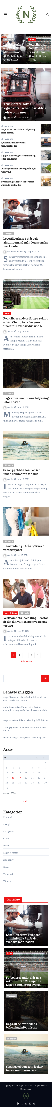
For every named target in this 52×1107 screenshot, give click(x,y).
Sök (45, 678)
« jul (25, 801)
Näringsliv (9, 39)
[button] (47, 94)
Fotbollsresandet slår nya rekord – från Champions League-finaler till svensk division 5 (25, 322)
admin (35, 56)
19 (19, 777)
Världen (7, 881)
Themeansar (26, 1089)
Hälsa (6, 845)
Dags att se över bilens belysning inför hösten (26, 400)
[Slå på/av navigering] (5, 14)
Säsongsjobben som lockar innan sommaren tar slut (21, 472)
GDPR (6, 838)
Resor (32, 39)
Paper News (40, 1085)
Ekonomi (7, 817)
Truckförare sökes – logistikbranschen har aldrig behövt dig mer (24, 108)
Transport (9, 393)
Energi (6, 824)
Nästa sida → (26, 661)
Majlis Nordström (15, 56)
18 (13, 777)
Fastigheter (8, 831)
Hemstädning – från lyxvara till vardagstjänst (25, 548)
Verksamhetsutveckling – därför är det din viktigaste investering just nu (25, 621)
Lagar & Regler (11, 613)
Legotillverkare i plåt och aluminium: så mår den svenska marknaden (25, 242)
